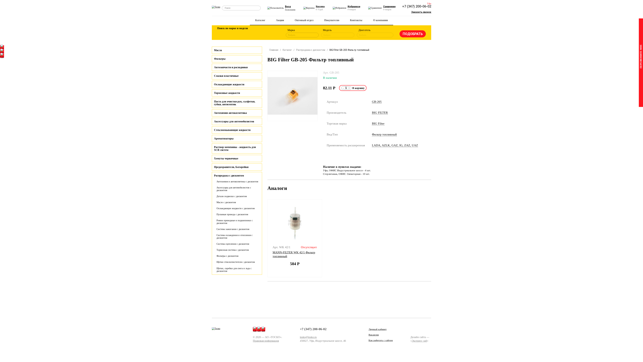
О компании (380, 20)
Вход (288, 6)
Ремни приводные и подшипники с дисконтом (235, 221)
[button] (265, 238)
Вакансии (374, 335)
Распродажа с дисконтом (310, 50)
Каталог (260, 20)
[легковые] (221, 33)
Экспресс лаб (419, 340)
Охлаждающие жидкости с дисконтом (236, 208)
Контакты (356, 20)
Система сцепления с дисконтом (233, 244)
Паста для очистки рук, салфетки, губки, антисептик (234, 103)
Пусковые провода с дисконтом (232, 214)
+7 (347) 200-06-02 (416, 6)
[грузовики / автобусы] (243, 33)
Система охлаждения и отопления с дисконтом (235, 236)
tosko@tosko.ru (308, 337)
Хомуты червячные (226, 158)
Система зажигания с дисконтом (233, 229)
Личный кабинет (378, 329)
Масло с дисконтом (226, 202)
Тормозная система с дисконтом (233, 250)
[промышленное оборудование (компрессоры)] (276, 33)
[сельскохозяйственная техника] (254, 33)
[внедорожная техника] (265, 33)
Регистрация (290, 9)
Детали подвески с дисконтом (232, 196)
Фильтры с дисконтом (227, 256)
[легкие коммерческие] (232, 33)
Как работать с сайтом (381, 340)
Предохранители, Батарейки (231, 167)
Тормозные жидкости (227, 93)
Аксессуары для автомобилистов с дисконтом (234, 189)
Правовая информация (266, 340)
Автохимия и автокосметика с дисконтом (237, 181)
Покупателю (331, 20)
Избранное (354, 6)
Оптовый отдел (304, 20)
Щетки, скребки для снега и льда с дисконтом (234, 269)
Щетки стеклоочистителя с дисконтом (236, 262)
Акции (280, 20)
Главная (273, 50)
